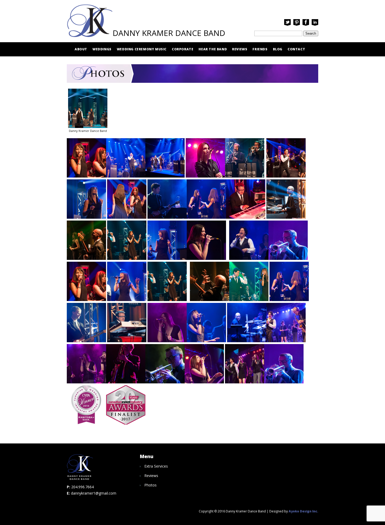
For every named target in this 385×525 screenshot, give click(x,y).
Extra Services (156, 466)
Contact (296, 49)
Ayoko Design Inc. (303, 511)
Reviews (239, 49)
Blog (277, 49)
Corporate (182, 49)
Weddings (102, 49)
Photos (150, 485)
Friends (259, 49)
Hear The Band (213, 49)
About (81, 49)
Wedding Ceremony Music (142, 49)
